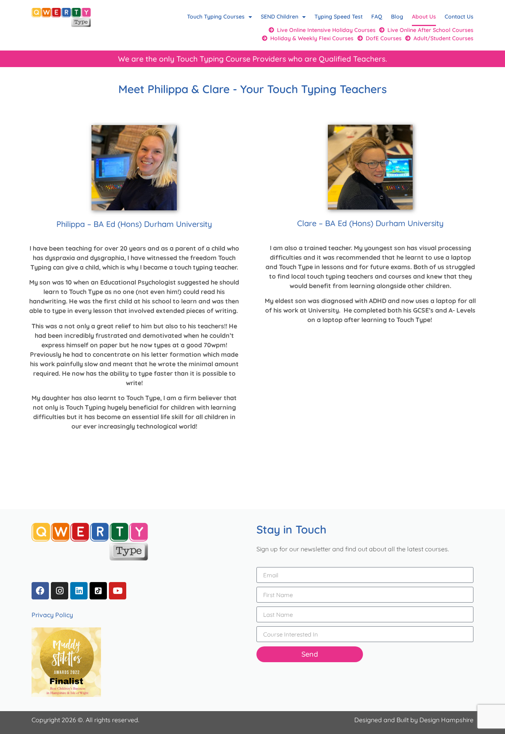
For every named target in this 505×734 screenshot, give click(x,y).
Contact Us (459, 16)
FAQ (376, 16)
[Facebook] (40, 590)
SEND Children (279, 16)
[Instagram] (59, 590)
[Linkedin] (79, 590)
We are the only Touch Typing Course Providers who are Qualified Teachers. (252, 59)
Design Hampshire (446, 720)
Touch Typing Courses (216, 16)
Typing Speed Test (338, 16)
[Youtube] (117, 590)
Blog (397, 16)
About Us (424, 16)
